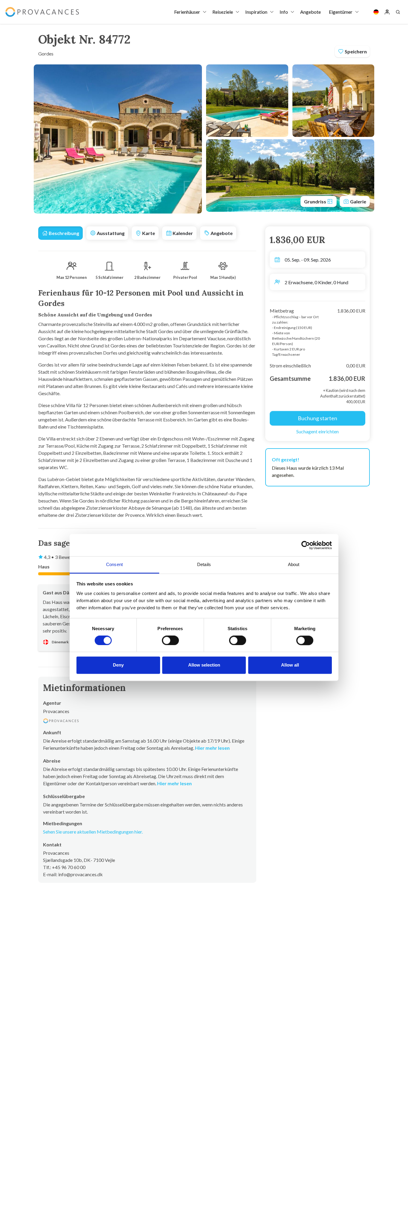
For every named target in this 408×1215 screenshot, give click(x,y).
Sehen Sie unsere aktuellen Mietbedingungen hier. (93, 831)
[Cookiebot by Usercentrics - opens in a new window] (306, 545)
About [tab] (294, 564)
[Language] (376, 12)
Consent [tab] (114, 564)
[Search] (397, 12)
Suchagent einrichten (317, 431)
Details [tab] (204, 564)
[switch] (170, 640)
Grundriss (315, 201)
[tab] (60, 233)
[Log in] (387, 12)
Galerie (357, 201)
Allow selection (204, 665)
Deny (118, 665)
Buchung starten (317, 418)
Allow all (290, 665)
